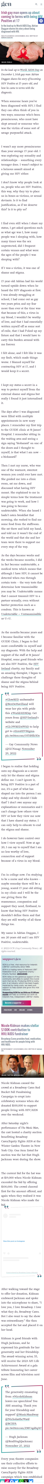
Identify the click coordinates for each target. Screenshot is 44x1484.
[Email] (2, 1481)
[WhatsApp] (21, 1481)
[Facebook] (11, 1481)
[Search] (36, 4)
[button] (41, 21)
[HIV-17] (22, 53)
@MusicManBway (27, 1414)
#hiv (15, 1010)
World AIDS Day (29, 70)
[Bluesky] (30, 1481)
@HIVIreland (28, 717)
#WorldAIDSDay (21, 713)
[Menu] (41, 4)
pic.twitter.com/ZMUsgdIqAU (23, 1428)
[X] (26, 1481)
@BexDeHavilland (16, 704)
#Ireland (22, 1010)
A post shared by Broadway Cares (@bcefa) (22, 1272)
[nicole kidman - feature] (22, 1066)
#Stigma (29, 1010)
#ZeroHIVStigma (23, 731)
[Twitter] (16, 1481)
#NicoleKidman (22, 1396)
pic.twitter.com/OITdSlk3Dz (22, 736)
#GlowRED (12, 699)
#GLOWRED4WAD (17, 726)
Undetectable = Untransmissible (21, 614)
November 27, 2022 (17, 1446)
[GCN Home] (6, 4)
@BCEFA (10, 1424)
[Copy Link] (7, 1481)
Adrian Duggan (7, 37)
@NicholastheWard (17, 1419)
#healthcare (8, 1010)
